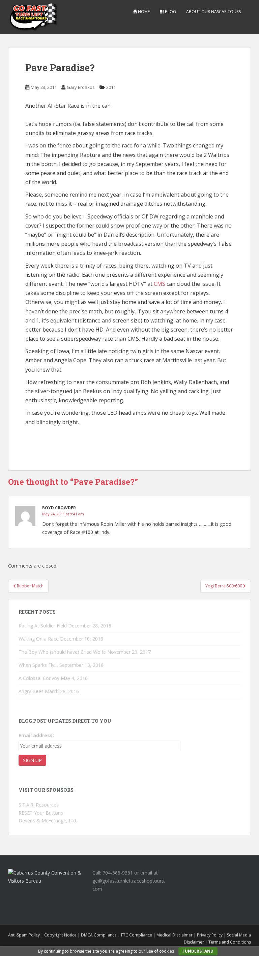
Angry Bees (31, 691)
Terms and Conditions (229, 942)
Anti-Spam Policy (24, 935)
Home (143, 11)
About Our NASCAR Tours (213, 11)
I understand (197, 951)
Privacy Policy (210, 935)
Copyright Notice (60, 935)
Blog (170, 11)
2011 (111, 87)
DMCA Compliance (99, 935)
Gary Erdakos (81, 87)
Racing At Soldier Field (43, 625)
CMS (159, 283)
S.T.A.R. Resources (39, 804)
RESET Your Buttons (41, 813)
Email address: (36, 735)
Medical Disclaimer (174, 935)
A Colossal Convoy (39, 678)
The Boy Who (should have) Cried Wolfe (62, 652)
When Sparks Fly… (38, 665)
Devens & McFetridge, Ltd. (48, 820)
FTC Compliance (136, 935)
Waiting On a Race (39, 639)
